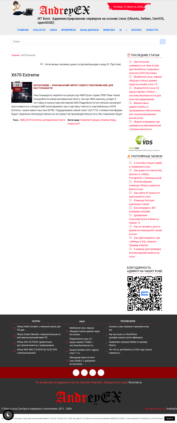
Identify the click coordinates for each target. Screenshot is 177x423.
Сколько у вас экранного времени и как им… (129, 328)
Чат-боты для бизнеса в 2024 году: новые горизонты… (130, 351)
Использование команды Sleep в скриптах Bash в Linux (144, 185)
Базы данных (89, 29)
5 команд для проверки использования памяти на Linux (145, 253)
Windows (109, 29)
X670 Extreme (34, 119)
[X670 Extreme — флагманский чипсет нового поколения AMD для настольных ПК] (22, 92)
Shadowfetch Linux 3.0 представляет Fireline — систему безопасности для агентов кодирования (145, 94)
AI (120, 29)
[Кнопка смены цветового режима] (8, 415)
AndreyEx (171, 408)
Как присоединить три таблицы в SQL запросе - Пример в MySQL (144, 241)
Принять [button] (169, 418)
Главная (22, 29)
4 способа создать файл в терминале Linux (145, 164)
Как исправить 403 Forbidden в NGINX (142, 209)
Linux (53, 29)
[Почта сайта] (84, 372)
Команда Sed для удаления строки (141, 202)
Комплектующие (90, 119)
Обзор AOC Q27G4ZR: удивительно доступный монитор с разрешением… (36, 344)
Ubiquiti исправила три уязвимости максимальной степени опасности (145, 125)
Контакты (135, 382)
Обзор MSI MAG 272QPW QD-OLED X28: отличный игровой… (37, 351)
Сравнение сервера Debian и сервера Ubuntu (128, 344)
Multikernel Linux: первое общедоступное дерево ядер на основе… (85, 331)
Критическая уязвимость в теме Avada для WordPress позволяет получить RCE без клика (144, 67)
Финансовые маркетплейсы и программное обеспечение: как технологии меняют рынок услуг (145, 110)
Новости (152, 29)
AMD (22, 119)
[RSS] (76, 372)
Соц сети (39, 29)
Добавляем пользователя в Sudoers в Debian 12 (144, 219)
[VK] (92, 372)
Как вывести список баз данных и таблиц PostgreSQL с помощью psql (145, 174)
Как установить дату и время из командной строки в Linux (145, 230)
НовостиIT (74, 123)
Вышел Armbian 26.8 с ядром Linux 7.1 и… (84, 351)
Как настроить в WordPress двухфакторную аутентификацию (126, 336)
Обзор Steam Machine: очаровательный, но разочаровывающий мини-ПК (39, 336)
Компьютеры (108, 119)
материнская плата (54, 119)
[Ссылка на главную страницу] (65, 8)
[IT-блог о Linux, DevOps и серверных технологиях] (22, 8)
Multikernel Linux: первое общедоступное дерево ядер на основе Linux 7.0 (145, 80)
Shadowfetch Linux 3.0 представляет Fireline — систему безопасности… (82, 342)
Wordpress (68, 29)
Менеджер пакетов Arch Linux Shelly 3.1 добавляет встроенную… (83, 360)
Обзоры (136, 29)
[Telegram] (101, 372)
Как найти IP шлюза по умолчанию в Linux (144, 194)
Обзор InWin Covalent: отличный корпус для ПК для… (39, 328)
